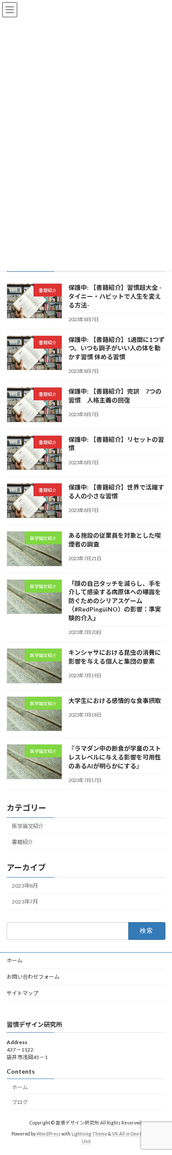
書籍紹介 (22, 841)
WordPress (48, 1133)
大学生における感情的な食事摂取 (114, 700)
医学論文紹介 (28, 825)
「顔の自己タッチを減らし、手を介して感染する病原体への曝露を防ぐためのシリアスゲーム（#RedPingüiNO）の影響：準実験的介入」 (114, 600)
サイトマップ (22, 993)
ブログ (20, 1102)
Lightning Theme (89, 1133)
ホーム (14, 960)
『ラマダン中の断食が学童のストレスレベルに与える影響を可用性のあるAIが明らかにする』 (114, 757)
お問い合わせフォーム (33, 976)
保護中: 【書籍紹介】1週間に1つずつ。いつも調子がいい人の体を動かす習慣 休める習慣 (116, 347)
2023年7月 (25, 901)
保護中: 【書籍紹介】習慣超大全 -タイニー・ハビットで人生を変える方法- (115, 296)
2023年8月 (25, 885)
